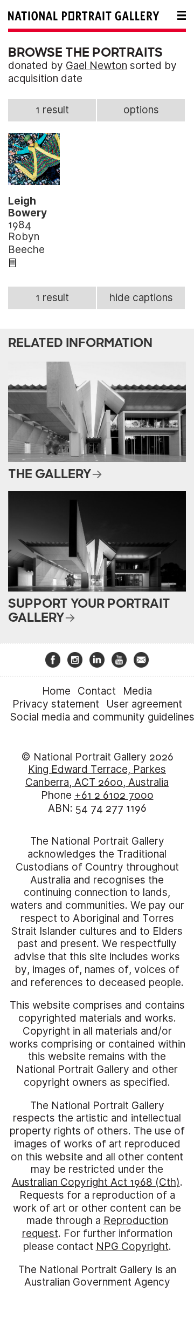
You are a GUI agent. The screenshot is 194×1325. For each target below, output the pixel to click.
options (141, 110)
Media (137, 691)
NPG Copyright (132, 1246)
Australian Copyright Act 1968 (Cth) (96, 1182)
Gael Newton (96, 65)
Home (56, 691)
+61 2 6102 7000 (114, 795)
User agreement (144, 704)
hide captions (141, 297)
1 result (52, 110)
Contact (97, 691)
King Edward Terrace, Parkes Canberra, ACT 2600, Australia (97, 776)
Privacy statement (55, 704)
